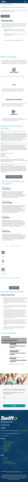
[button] (14, 132)
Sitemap (20, 472)
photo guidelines (5, 91)
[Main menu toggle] (25, 1)
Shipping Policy (15, 472)
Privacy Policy (8, 472)
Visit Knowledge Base (8, 462)
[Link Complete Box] (14, 340)
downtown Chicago (23, 430)
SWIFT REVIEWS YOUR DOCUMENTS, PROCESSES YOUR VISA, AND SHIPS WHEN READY (13, 164)
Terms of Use (24, 471)
